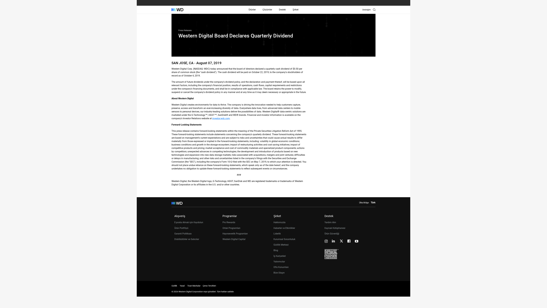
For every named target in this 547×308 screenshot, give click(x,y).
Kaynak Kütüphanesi (334, 228)
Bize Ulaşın (279, 272)
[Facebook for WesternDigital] (349, 241)
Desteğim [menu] (366, 10)
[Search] (374, 9)
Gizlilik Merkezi (281, 244)
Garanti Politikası (183, 233)
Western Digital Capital (234, 239)
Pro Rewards (229, 222)
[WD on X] (341, 241)
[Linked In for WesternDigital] (333, 241)
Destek (282, 9)
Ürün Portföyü (181, 228)
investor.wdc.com (221, 118)
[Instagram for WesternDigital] (326, 241)
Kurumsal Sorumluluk (284, 239)
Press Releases (185, 30)
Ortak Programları (231, 228)
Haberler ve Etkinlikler (284, 228)
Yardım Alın (330, 222)
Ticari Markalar (194, 286)
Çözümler (267, 9)
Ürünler (252, 9)
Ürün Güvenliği (331, 233)
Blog (276, 250)
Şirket (295, 9)
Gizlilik (174, 286)
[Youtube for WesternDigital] (356, 241)
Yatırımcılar (279, 261)
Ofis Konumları (281, 267)
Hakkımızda (279, 222)
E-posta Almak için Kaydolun (188, 222)
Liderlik (277, 233)
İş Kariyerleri (280, 256)
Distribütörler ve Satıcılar (186, 239)
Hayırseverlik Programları (235, 233)
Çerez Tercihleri (209, 286)
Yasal (182, 286)
